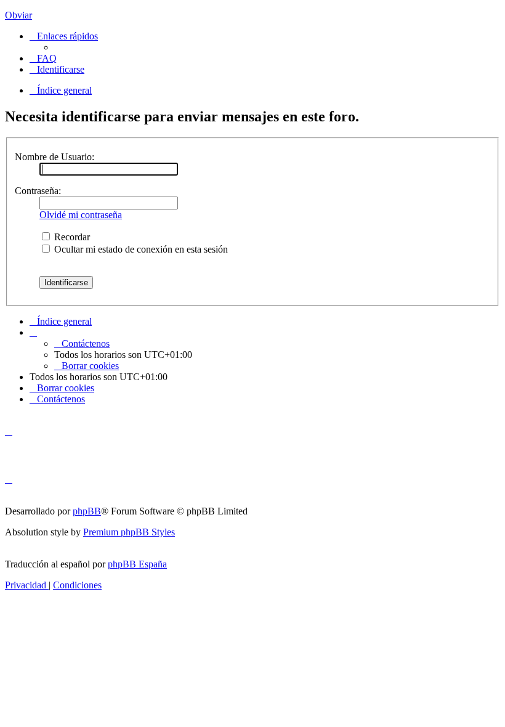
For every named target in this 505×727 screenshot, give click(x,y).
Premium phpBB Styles (129, 532)
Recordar (71, 237)
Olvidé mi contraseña (80, 214)
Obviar (18, 15)
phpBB (87, 511)
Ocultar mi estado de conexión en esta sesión (140, 249)
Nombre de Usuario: (54, 157)
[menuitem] (43, 58)
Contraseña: (38, 190)
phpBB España (137, 564)
